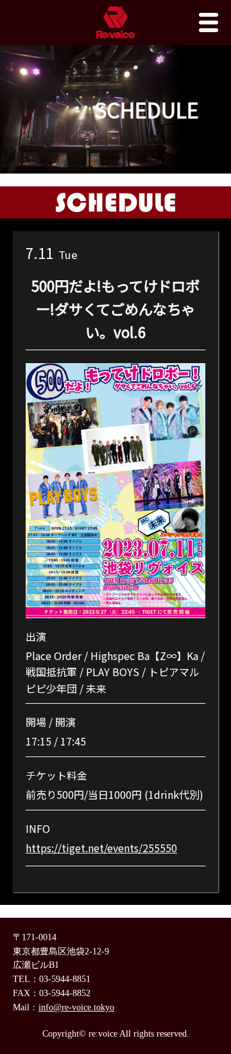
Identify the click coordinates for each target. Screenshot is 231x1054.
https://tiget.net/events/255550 (101, 847)
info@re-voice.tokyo (76, 1007)
